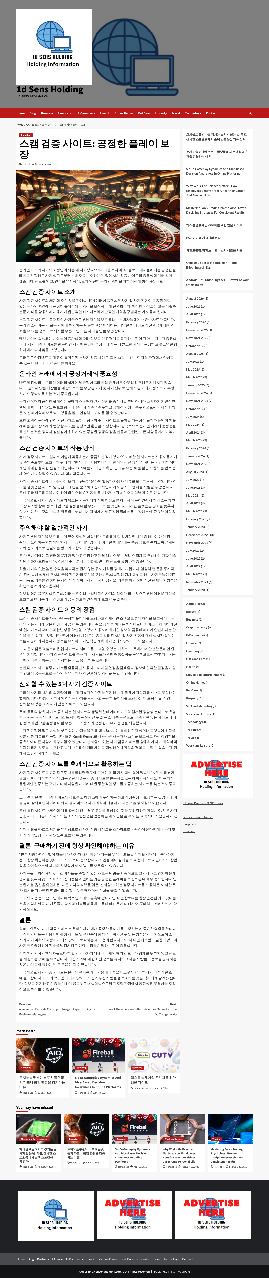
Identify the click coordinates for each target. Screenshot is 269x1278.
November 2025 (197, 338)
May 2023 (193, 495)
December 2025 (197, 330)
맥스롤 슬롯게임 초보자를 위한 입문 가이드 (153, 1080)
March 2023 (194, 511)
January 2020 (195, 590)
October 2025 (195, 346)
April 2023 (193, 503)
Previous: (57, 1009)
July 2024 (192, 416)
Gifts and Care (195, 659)
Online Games (123, 113)
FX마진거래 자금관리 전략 (203, 237)
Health (104, 113)
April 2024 (193, 432)
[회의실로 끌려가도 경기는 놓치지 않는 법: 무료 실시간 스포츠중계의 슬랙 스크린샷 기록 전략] (38, 1129)
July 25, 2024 (45, 164)
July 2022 (192, 550)
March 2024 (194, 440)
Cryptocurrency (196, 627)
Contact (211, 113)
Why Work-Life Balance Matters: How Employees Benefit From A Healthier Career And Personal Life (215, 190)
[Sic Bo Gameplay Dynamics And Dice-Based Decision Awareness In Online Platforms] (98, 1055)
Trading (191, 729)
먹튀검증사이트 (78, 473)
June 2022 (193, 558)
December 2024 (197, 393)
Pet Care (144, 113)
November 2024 (197, 401)
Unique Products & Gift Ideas (203, 803)
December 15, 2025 (158, 1088)
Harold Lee (28, 164)
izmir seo (189, 831)
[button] (250, 113)
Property (161, 113)
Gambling (26, 135)
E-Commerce (86, 113)
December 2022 (197, 535)
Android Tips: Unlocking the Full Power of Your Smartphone (217, 282)
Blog (33, 113)
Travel (176, 113)
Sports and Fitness (198, 714)
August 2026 (195, 298)
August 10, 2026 (45, 1167)
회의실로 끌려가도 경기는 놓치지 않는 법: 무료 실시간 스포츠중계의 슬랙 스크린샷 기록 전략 (216, 137)
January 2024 (195, 456)
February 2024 (196, 448)
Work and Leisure (198, 745)
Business (47, 113)
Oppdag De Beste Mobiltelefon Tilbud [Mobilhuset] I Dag (211, 265)
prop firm (189, 824)
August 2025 (195, 353)
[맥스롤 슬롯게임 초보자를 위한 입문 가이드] (154, 1055)
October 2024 (195, 409)
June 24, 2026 (44, 1093)
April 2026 (193, 314)
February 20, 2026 (190, 1167)
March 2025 (194, 377)
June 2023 (193, 487)
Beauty (191, 611)
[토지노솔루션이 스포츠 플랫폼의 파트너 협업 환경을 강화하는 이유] (42, 1055)
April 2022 (193, 566)
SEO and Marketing (199, 706)
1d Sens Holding (49, 89)
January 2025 (195, 385)
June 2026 (193, 306)
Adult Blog (193, 603)
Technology (193, 113)
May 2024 (193, 424)
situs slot (189, 810)
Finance (63, 113)
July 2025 (192, 361)
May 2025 (193, 369)
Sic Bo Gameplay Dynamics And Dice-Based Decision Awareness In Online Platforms (98, 1082)
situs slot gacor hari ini (198, 817)
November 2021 (197, 582)
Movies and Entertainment (204, 674)
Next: (139, 1009)
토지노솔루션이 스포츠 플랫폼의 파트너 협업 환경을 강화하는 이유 (42, 1082)
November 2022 (197, 542)
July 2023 (192, 479)
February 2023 (196, 519)
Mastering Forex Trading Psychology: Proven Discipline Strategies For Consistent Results (216, 210)
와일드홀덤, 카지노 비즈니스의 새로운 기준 (214, 250)
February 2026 (196, 322)
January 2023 (195, 527)
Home (20, 113)
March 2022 (194, 574)
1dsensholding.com (108, 1271)
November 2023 (197, 464)
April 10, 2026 (100, 1093)
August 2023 (195, 472)
